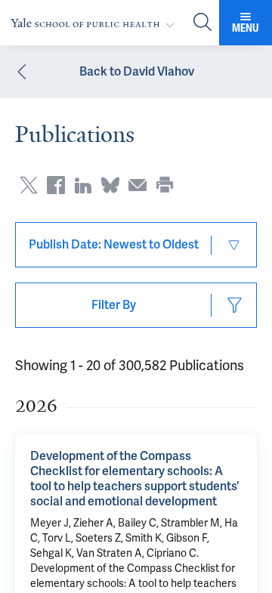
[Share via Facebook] (56, 185)
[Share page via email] (137, 185)
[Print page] (165, 185)
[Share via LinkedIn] (83, 185)
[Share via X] (29, 185)
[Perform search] (202, 23)
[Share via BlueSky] (110, 185)
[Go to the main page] (95, 23)
